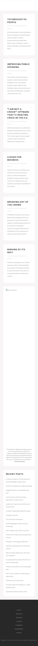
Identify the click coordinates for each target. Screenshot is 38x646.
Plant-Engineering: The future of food (17, 530)
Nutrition (19, 617)
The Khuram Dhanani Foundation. (18, 640)
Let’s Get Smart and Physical (14, 519)
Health (19, 610)
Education (19, 614)
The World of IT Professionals (14, 580)
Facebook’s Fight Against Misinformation (18, 511)
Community (19, 625)
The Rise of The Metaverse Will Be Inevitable (19, 486)
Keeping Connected (12, 515)
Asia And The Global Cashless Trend (16, 591)
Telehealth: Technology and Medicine (17, 541)
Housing (19, 621)
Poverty (19, 633)
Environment (16, 25)
